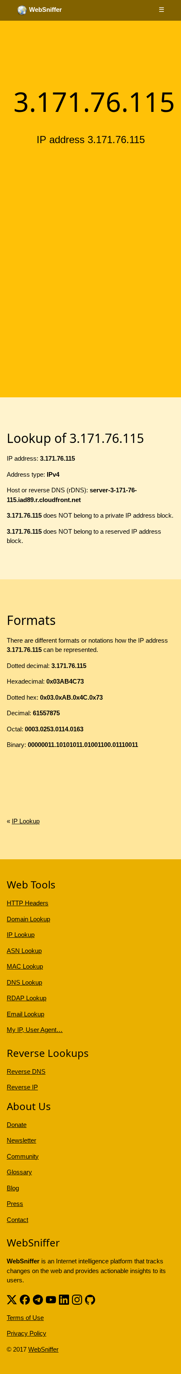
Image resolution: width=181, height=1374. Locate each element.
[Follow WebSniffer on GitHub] (90, 1299)
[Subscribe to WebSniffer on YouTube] (51, 1299)
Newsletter (21, 1140)
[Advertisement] (90, 248)
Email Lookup (25, 1014)
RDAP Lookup (26, 998)
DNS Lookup (24, 982)
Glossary (19, 1172)
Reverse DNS (26, 1071)
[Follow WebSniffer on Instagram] (77, 1299)
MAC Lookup (25, 966)
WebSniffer (43, 1349)
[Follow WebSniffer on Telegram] (38, 1299)
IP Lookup (26, 821)
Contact (17, 1219)
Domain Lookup (28, 919)
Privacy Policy (26, 1333)
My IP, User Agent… (35, 1029)
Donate (17, 1124)
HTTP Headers (27, 903)
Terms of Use (25, 1317)
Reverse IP (22, 1087)
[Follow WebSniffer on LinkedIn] (64, 1299)
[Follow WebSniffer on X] (12, 1299)
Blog (13, 1188)
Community (23, 1156)
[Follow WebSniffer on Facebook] (25, 1299)
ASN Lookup (24, 950)
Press (15, 1203)
